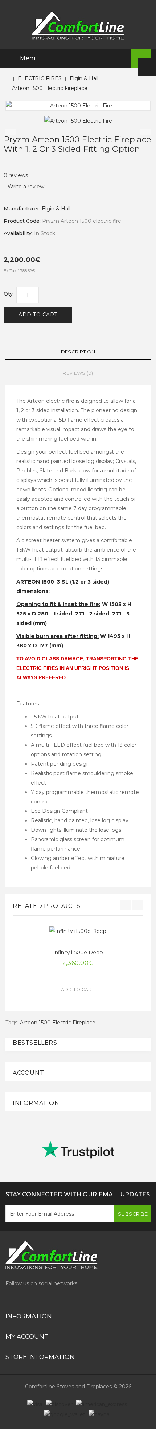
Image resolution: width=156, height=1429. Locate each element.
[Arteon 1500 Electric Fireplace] (78, 106)
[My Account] (147, 67)
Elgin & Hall (84, 78)
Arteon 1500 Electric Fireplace (49, 88)
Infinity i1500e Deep (78, 952)
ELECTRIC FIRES (40, 78)
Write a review (26, 186)
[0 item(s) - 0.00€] (117, 59)
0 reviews (16, 175)
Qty (8, 294)
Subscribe (133, 1214)
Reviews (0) (78, 373)
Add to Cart (38, 314)
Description (78, 352)
